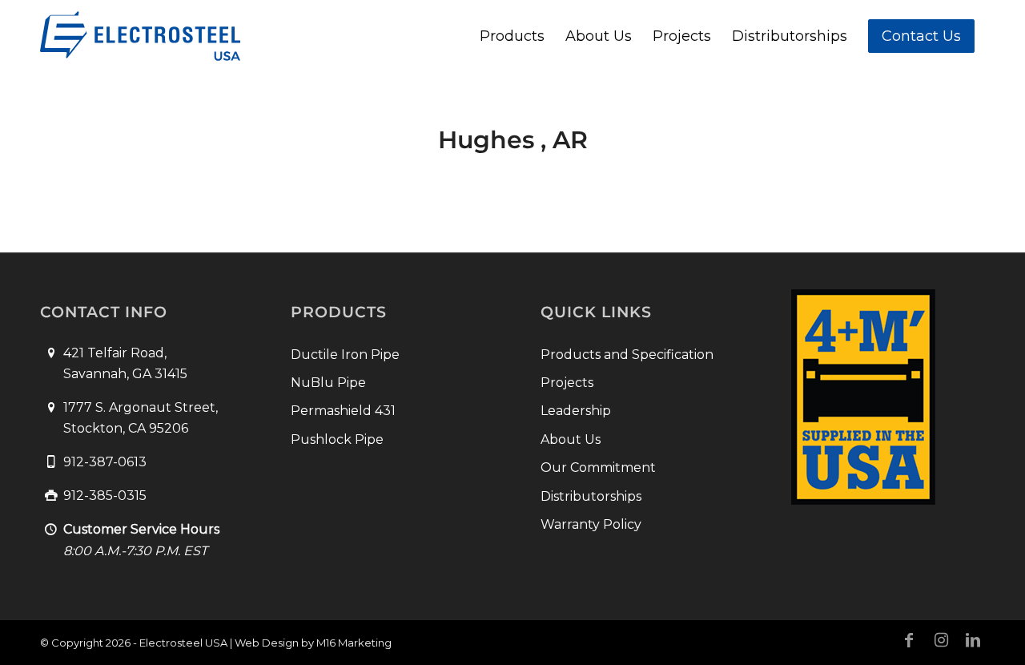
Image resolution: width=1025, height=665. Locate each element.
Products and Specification (627, 354)
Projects (567, 382)
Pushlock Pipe (337, 439)
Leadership (576, 410)
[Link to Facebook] (909, 640)
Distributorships (591, 496)
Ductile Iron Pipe (345, 354)
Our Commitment (598, 467)
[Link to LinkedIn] (973, 640)
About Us (571, 439)
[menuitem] (512, 36)
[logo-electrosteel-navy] (140, 36)
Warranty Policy (591, 524)
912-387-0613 (105, 462)
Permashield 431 (343, 410)
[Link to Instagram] (941, 640)
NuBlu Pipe (328, 382)
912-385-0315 (105, 495)
